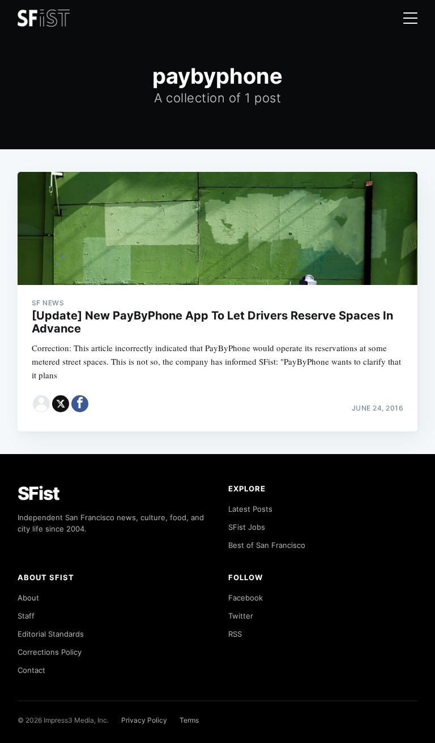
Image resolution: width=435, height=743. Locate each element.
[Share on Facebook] (79, 403)
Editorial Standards (51, 633)
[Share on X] (60, 403)
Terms (189, 720)
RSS (235, 633)
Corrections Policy (50, 651)
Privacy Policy (144, 720)
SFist (38, 493)
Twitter (240, 615)
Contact (31, 670)
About (28, 597)
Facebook (245, 597)
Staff (26, 615)
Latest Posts (250, 508)
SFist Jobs (246, 527)
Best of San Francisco (266, 545)
